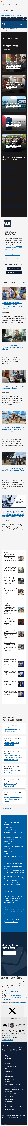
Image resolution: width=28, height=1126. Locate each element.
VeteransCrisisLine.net (19, 1003)
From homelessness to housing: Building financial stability (12, 347)
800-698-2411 (11, 898)
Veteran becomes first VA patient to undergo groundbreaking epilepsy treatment (12, 305)
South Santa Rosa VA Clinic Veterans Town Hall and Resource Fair (14, 758)
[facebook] (13, 1031)
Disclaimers (8, 1102)
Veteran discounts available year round (13, 867)
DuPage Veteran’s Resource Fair (10, 785)
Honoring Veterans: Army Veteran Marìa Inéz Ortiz (10, 692)
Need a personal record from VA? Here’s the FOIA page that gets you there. (13, 64)
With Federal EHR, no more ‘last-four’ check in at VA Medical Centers (14, 85)
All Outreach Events (8, 808)
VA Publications (9, 1071)
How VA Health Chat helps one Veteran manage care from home (10, 591)
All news (23, 282)
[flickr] (23, 1031)
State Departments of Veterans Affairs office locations (12, 838)
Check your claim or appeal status (13, 832)
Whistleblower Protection (12, 1084)
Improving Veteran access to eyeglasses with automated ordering (14, 877)
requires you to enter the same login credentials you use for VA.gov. (13, 247)
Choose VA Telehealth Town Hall (12, 772)
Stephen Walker (11, 29)
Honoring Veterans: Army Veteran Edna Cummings (10, 682)
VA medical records (9, 849)
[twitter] (6, 1031)
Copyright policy (9, 1109)
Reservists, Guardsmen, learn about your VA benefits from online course (13, 429)
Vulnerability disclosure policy (13, 1107)
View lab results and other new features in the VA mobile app (13, 124)
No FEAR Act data (10, 1082)
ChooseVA (8, 1058)
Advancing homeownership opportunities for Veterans (9, 621)
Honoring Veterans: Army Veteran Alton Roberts (10, 672)
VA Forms (8, 1069)
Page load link (5, 1124)
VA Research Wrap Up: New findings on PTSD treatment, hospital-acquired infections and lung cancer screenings (13, 514)
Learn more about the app (12, 255)
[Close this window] (12, 1011)
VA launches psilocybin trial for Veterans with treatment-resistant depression (12, 193)
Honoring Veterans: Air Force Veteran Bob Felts (10, 662)
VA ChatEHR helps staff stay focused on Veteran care (13, 105)
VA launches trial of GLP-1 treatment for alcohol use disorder (13, 205)
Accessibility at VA (10, 1079)
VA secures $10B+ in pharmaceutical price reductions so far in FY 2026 (11, 181)
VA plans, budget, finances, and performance (14, 1090)
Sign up (19, 953)
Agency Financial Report (12, 1094)
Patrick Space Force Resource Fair (11, 743)
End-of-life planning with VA (11, 880)
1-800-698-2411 (7, 1039)
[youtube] (3, 1031)
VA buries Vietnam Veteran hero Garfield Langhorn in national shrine (13, 144)
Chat (14, 995)
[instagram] (16, 1031)
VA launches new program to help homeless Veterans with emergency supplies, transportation (11, 168)
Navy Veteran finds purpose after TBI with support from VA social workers (13, 470)
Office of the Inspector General (14, 1087)
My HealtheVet (8, 828)
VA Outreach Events (10, 1066)
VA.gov (7, 1056)
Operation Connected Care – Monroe (12, 730)
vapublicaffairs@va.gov (11, 922)
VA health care (8, 841)
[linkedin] (20, 1031)
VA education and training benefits (13, 846)
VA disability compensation (11, 844)
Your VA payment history (10, 854)
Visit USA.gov (14, 1117)
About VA (8, 1074)
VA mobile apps (8, 851)
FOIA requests (9, 1099)
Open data (8, 1104)
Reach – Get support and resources (13, 856)
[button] (11, 16)
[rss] (10, 1031)
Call (13, 991)
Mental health (7, 835)
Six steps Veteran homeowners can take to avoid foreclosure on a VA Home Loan (10, 646)
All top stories (6, 50)
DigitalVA (7, 1064)
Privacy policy (9, 1096)
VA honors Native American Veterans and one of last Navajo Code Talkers (10, 633)
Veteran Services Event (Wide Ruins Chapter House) (13, 799)
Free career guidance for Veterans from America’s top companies (13, 883)
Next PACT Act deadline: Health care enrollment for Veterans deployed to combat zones (14, 872)
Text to (8, 993)
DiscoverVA (8, 1061)
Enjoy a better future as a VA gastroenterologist (13, 387)
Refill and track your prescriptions (13, 830)
